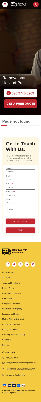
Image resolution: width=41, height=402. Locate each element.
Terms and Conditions (11, 283)
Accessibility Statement (11, 293)
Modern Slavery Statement (13, 319)
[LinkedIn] (26, 264)
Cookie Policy (8, 298)
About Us (6, 278)
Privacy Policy (8, 288)
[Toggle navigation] (5, 4)
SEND (20, 230)
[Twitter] (14, 264)
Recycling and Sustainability (13, 335)
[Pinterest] (33, 264)
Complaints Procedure (11, 304)
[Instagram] (20, 264)
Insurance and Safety (10, 314)
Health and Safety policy (12, 309)
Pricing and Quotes (10, 329)
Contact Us (6, 340)
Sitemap (5, 345)
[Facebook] (8, 264)
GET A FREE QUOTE (20, 103)
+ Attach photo (20, 221)
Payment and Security (11, 324)
